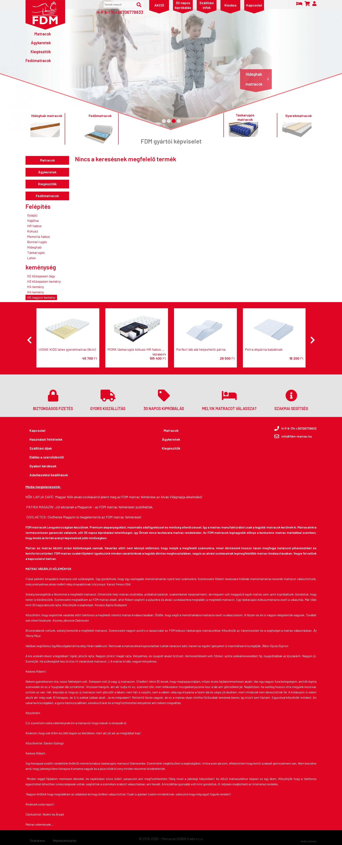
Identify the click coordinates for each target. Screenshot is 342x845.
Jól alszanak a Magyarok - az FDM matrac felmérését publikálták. (104, 507)
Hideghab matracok (254, 79)
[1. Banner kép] (164, 121)
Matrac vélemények (38, 824)
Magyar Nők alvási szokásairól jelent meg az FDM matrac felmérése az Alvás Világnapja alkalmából (128, 497)
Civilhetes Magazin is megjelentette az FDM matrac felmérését (94, 517)
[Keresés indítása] (139, 5)
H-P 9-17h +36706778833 (119, 12)
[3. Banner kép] (174, 121)
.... (52, 824)
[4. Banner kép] (179, 121)
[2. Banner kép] (169, 121)
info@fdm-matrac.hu (296, 436)
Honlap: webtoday (308, 841)
